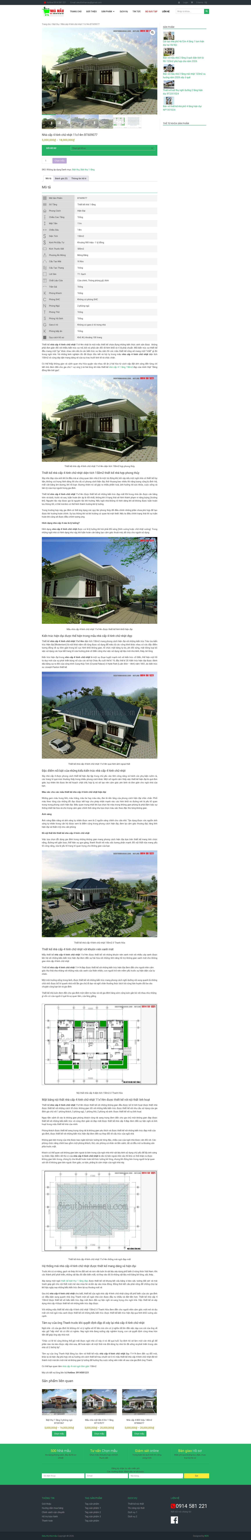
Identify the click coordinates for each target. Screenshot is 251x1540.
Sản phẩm (106, 11)
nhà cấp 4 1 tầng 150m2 (121, 367)
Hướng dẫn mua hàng (52, 1508)
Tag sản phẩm (92, 1503)
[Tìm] (206, 11)
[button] (152, 32)
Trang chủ (75, 11)
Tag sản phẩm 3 (93, 1516)
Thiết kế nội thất (136, 1503)
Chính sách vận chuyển (53, 1512)
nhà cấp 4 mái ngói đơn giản (75, 1366)
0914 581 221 (191, 1506)
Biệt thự (55, 24)
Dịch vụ (124, 11)
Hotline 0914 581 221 (56, 2)
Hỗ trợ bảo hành (50, 1516)
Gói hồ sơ (51, 148)
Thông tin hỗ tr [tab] (78, 178)
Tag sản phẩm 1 (93, 1508)
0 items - (201, 2)
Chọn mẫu (59, 160)
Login (185, 2)
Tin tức (136, 11)
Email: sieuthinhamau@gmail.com (86, 2)
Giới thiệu (91, 11)
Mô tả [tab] (48, 178)
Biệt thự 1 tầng (88, 169)
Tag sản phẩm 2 (93, 1512)
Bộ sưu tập (151, 11)
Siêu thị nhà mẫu (49, 1536)
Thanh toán (47, 1520)
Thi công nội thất (136, 1508)
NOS (207, 1536)
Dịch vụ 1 (132, 1512)
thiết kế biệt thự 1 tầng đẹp (74, 1281)
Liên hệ (166, 11)
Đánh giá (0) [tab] (61, 178)
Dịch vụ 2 (132, 1516)
